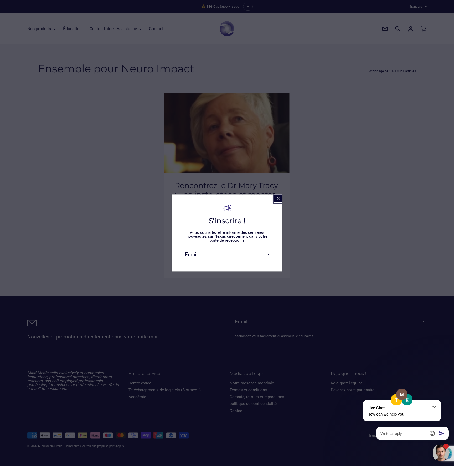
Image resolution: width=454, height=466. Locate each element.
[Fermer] (278, 198)
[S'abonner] (268, 254)
